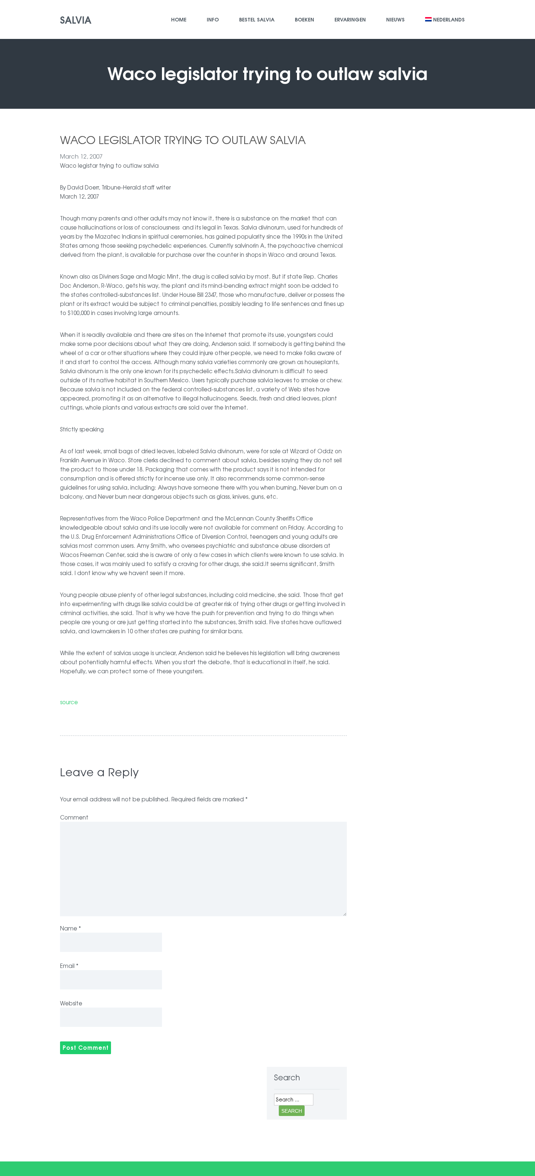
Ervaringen (350, 19)
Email (69, 965)
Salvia (75, 19)
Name (70, 928)
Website (71, 1003)
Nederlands (449, 19)
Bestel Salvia (256, 19)
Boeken (304, 19)
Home (178, 19)
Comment (74, 817)
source (69, 702)
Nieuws (395, 19)
